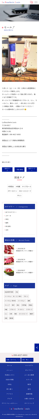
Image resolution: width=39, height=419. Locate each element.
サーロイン (21, 309)
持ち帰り (7, 162)
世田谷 (30, 305)
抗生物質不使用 (9, 292)
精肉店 (11, 318)
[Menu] (36, 2)
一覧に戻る (19, 169)
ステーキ (8, 216)
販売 (3, 162)
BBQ (7, 219)
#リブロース (26, 186)
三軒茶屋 (24, 305)
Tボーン (26, 296)
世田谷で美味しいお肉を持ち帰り (14, 146)
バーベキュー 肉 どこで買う (13, 296)
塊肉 (15, 314)
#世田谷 (11, 186)
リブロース (13, 309)
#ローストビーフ (25, 191)
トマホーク (29, 309)
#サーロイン (12, 191)
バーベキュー (21, 300)
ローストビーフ (23, 314)
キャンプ (7, 305)
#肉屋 (18, 186)
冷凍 (11, 314)
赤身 (6, 318)
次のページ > (31, 169)
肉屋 (6, 309)
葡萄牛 (31, 314)
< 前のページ (7, 169)
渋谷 (17, 292)
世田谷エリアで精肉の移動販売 (13, 140)
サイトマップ (29, 403)
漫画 (29, 300)
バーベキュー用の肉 (10, 300)
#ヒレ (19, 195)
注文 (7, 230)
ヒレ (6, 314)
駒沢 (13, 305)
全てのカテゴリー (11, 212)
